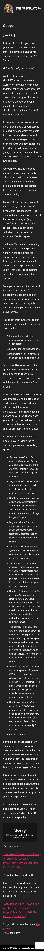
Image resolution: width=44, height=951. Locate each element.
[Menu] (40, 8)
